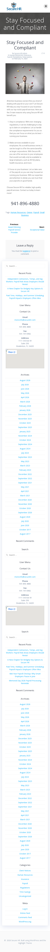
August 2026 (25, 380)
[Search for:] (25, 266)
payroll (36, 212)
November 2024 (25, 436)
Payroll (9, 57)
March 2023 (25, 465)
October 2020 (25, 508)
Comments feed (25, 917)
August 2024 (25, 448)
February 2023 (25, 470)
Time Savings (27, 57)
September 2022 (25, 478)
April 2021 (25, 491)
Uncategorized (25, 896)
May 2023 (25, 461)
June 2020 (25, 525)
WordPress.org (25, 921)
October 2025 (25, 423)
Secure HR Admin (20, 53)
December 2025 (25, 414)
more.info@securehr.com (25, 320)
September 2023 (25, 457)
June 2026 (25, 389)
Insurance (27, 55)
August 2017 (25, 534)
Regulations (17, 57)
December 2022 (25, 474)
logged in (26, 251)
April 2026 (25, 397)
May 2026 (25, 393)
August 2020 (25, 517)
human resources (18, 212)
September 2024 (25, 444)
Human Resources (16, 55)
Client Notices (25, 870)
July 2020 (25, 521)
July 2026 (25, 384)
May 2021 (25, 487)
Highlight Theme (25, 943)
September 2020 (25, 512)
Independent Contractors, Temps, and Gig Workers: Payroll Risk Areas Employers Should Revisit (25, 281)
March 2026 (25, 401)
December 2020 (25, 500)
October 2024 (25, 440)
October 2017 (25, 529)
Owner (29, 212)
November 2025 (25, 418)
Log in (25, 909)
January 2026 (25, 410)
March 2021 (25, 495)
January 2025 (25, 431)
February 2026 (25, 406)
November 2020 (25, 504)
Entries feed (25, 913)
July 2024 (25, 453)
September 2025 (25, 427)
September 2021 (25, 482)
